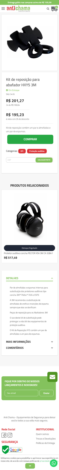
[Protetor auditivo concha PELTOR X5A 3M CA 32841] (29, 218)
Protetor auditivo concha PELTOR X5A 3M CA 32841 (28, 253)
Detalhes (12, 278)
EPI (22, 151)
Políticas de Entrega (45, 443)
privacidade (45, 460)
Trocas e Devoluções (46, 438)
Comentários (15, 348)
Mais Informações (18, 342)
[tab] (29, 278)
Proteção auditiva (36, 151)
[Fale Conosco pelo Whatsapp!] (53, 462)
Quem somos (42, 434)
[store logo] (16, 8)
